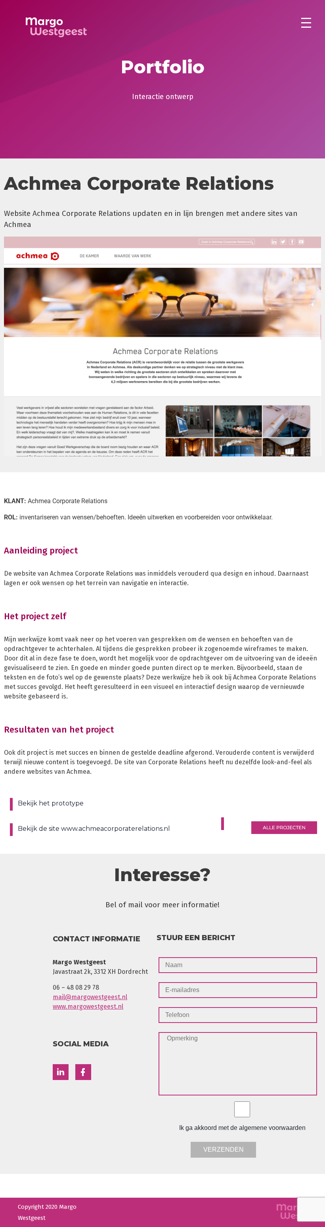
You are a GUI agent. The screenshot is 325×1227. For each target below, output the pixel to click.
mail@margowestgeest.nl (90, 997)
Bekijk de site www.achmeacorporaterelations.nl (94, 828)
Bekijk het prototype (51, 803)
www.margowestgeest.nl (88, 1006)
